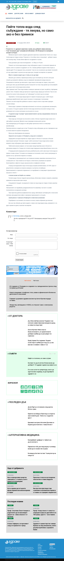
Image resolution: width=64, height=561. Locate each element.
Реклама (39, 547)
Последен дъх (17, 402)
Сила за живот (11, 43)
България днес (52, 548)
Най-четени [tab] (27, 280)
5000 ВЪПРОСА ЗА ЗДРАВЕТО (13, 18)
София (35, 1)
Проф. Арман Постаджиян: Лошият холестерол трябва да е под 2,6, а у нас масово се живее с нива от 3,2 (41, 343)
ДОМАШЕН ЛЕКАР (40, 13)
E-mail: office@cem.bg (44, 556)
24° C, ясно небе (12, 1)
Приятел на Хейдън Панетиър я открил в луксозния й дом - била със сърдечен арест (41, 416)
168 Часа (51, 547)
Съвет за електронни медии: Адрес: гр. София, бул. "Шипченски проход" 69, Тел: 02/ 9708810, (23, 556)
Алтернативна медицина (24, 435)
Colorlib (32, 559)
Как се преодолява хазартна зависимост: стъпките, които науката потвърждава (17, 479)
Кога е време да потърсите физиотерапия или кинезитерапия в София (18, 490)
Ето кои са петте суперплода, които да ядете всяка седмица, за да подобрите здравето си (41, 372)
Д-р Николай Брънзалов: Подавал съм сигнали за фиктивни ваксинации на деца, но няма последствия (41, 323)
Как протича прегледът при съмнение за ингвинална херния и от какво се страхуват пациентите (44, 490)
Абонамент (40, 545)
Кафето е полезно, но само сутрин (39, 358)
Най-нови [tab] (36, 280)
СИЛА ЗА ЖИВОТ (29, 13)
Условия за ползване (42, 550)
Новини (10, 13)
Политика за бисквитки (42, 554)
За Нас (39, 544)
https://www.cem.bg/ (52, 556)
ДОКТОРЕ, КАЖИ (18, 13)
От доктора (16, 316)
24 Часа (51, 545)
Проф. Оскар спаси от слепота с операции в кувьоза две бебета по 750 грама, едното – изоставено (44, 512)
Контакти (40, 548)
